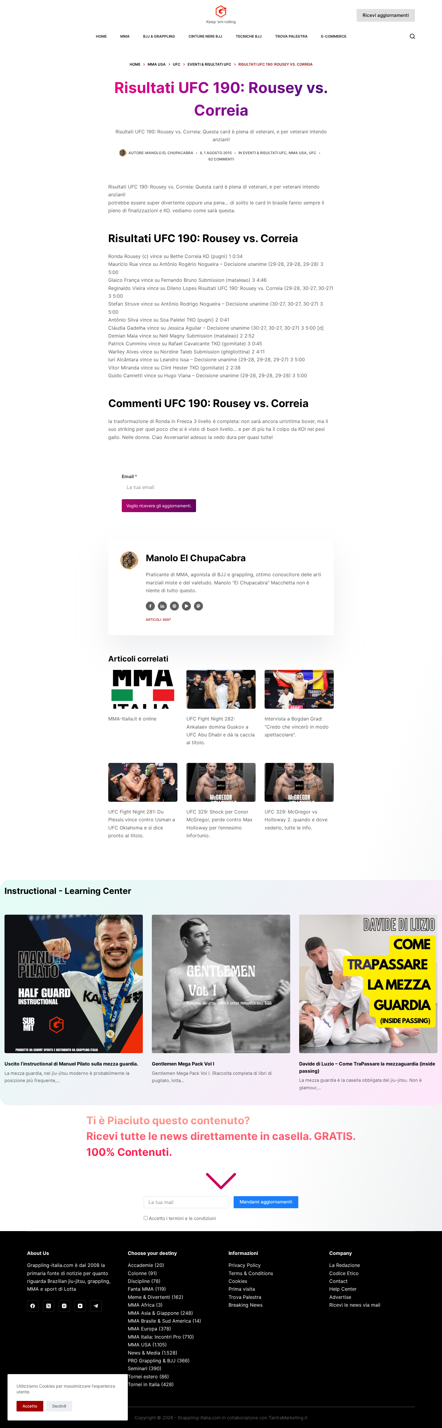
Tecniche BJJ (249, 36)
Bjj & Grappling (159, 36)
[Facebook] (32, 1306)
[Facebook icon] (150, 606)
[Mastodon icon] (198, 606)
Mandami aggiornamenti (266, 1202)
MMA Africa (141, 1305)
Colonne (137, 1273)
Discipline (139, 1281)
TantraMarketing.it (288, 1417)
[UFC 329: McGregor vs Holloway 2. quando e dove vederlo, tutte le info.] (299, 782)
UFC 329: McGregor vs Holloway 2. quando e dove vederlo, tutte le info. (296, 820)
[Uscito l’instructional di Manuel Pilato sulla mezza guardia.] (74, 984)
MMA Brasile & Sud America (159, 1321)
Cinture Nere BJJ (205, 36)
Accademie (140, 1265)
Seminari (137, 1368)
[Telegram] (96, 1306)
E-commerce (333, 36)
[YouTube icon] (186, 606)
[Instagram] (64, 1306)
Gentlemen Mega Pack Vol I (183, 1064)
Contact (338, 1281)
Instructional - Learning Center (68, 891)
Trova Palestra (291, 36)
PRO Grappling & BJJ (152, 1361)
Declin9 (59, 1406)
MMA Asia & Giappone (153, 1313)
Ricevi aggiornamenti (386, 15)
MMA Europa (142, 1329)
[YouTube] (80, 1306)
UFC (312, 153)
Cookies (238, 1281)
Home (101, 36)
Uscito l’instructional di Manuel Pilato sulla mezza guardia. (71, 1064)
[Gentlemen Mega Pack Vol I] (221, 984)
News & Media (144, 1353)
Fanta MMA (141, 1289)
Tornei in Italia (144, 1384)
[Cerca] (412, 36)
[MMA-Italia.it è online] (142, 689)
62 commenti (221, 159)
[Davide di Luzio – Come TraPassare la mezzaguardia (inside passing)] (368, 984)
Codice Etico (344, 1273)
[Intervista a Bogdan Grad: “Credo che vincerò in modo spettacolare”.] (299, 689)
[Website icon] (174, 606)
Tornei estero (143, 1377)
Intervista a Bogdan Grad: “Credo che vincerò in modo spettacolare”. (297, 727)
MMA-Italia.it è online (132, 719)
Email (129, 476)
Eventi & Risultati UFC (265, 153)
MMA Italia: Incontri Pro (154, 1337)
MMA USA (298, 153)
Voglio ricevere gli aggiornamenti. (159, 505)
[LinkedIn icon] (162, 606)
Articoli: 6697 (158, 620)
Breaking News (245, 1305)
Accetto (30, 1406)
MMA (125, 36)
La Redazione (344, 1265)
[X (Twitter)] (48, 1306)
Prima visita (242, 1289)
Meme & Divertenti (149, 1297)
